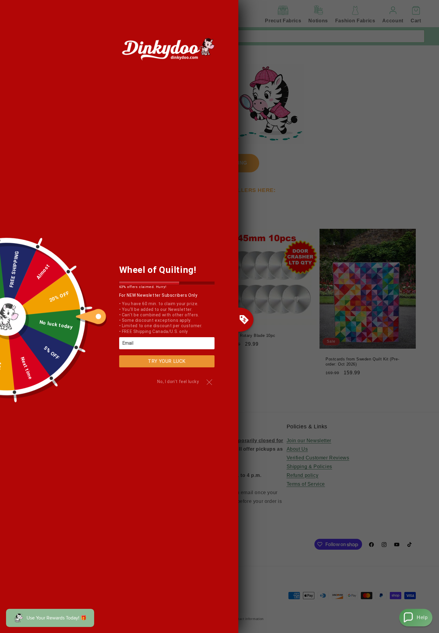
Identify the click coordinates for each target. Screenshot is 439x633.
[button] (415, 617)
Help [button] (422, 617)
